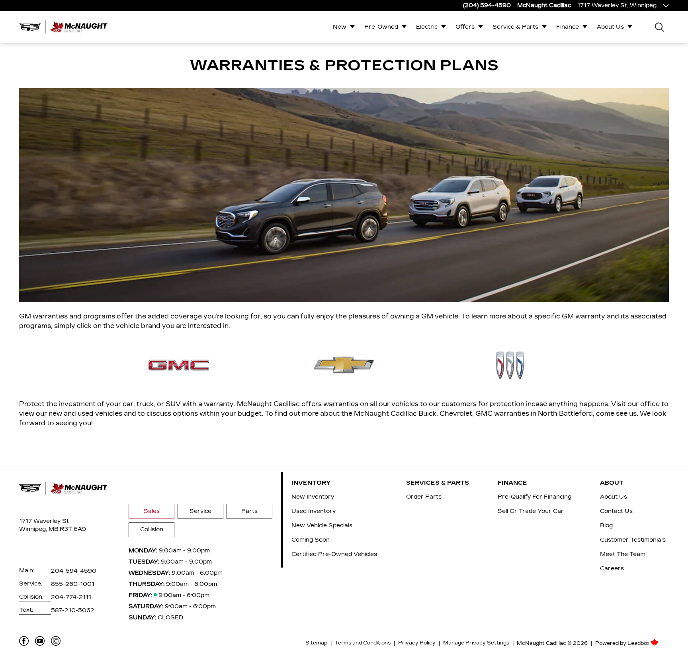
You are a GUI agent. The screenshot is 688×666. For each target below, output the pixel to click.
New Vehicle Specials (321, 525)
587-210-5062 (72, 610)
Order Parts (424, 496)
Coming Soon (310, 539)
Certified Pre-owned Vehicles (334, 554)
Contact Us (616, 511)
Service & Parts (515, 27)
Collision (151, 529)
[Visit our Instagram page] (56, 641)
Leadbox (639, 643)
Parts (249, 511)
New (339, 27)
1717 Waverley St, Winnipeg (617, 5)
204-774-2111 (71, 597)
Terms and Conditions (363, 643)
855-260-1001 (72, 584)
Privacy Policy (417, 643)
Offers (465, 27)
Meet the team (622, 554)
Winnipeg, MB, (39, 529)
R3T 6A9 (73, 529)
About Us (610, 27)
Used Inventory (313, 511)
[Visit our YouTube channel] (40, 641)
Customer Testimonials (633, 539)
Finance (567, 27)
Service (200, 511)
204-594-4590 (73, 571)
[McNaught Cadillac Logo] (66, 27)
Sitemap (316, 643)
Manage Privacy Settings (476, 643)
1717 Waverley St (44, 521)
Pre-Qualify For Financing (534, 496)
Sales (152, 511)
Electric (427, 27)
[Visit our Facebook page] (24, 641)
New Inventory (312, 496)
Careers (612, 568)
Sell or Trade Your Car (531, 511)
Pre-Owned (381, 27)
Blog (606, 525)
